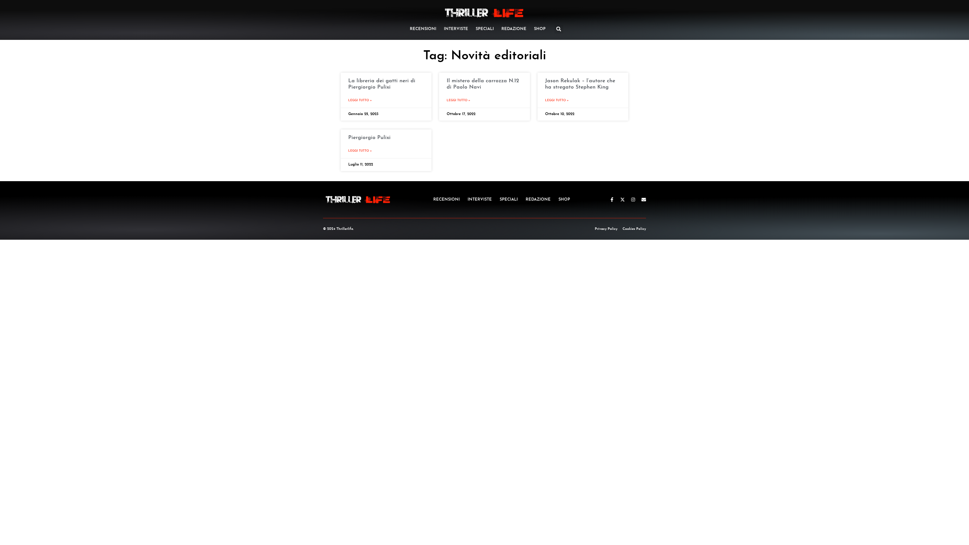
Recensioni (423, 29)
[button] (558, 29)
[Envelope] (643, 199)
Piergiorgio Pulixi (369, 137)
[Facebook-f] (612, 199)
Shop (540, 29)
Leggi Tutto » (360, 100)
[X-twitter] (622, 199)
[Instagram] (633, 199)
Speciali (485, 29)
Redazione (513, 29)
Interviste (456, 29)
